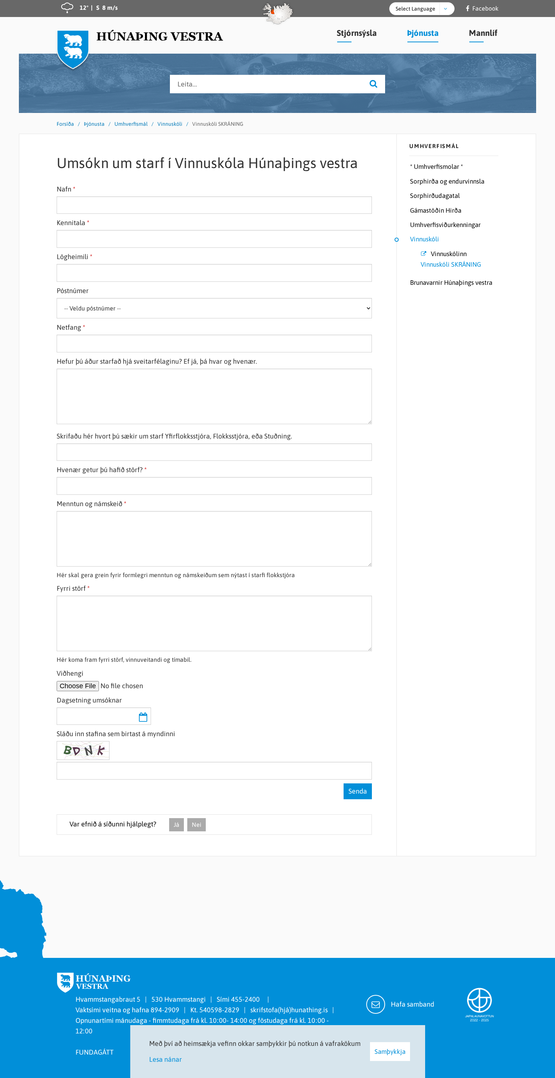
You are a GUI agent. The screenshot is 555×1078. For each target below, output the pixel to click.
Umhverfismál (131, 124)
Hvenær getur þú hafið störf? (100, 470)
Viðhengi (70, 673)
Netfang (69, 327)
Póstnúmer (73, 291)
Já (176, 824)
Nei (196, 824)
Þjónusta (94, 124)
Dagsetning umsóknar (89, 700)
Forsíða (65, 124)
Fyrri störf (71, 588)
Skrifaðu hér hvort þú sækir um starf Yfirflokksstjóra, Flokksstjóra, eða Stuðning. (174, 436)
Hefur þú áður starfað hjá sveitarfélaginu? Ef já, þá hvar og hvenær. (157, 361)
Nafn (64, 189)
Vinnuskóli (169, 124)
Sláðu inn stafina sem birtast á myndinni (116, 734)
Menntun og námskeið (89, 504)
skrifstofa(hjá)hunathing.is (289, 1010)
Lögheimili (72, 257)
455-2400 (247, 999)
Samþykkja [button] (390, 1051)
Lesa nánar (165, 1059)
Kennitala (71, 223)
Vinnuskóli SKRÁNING (217, 124)
